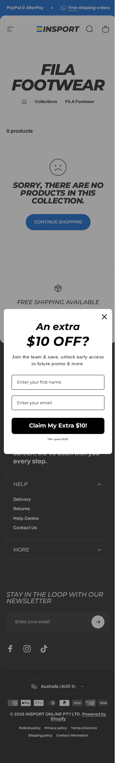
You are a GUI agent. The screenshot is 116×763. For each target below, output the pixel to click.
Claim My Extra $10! (56, 425)
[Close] (99, 317)
